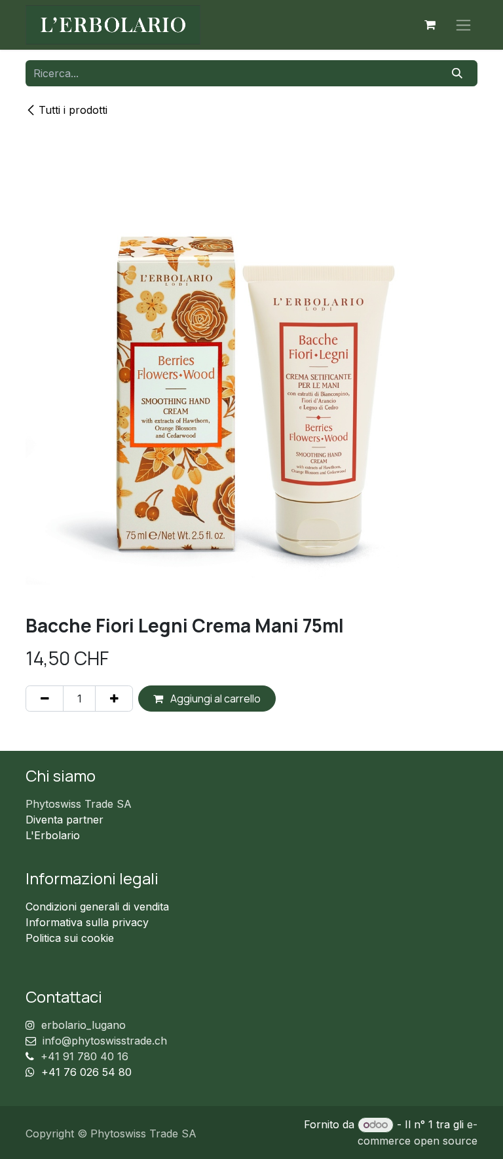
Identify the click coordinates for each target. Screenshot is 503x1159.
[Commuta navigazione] (463, 25)
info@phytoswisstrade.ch (105, 1040)
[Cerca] (457, 73)
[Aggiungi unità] (114, 698)
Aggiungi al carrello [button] (214, 698)
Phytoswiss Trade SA (79, 803)
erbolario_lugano (83, 1024)
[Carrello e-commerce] (429, 24)
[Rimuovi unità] (45, 698)
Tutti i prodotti (73, 109)
